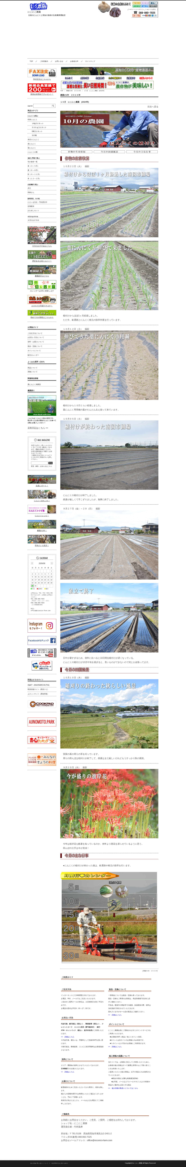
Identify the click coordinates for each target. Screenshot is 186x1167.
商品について (32, 368)
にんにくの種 (32, 152)
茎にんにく (32, 148)
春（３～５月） (33, 166)
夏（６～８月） (33, 170)
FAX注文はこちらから (42, 79)
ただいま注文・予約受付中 (37, 202)
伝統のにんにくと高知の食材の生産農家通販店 (46, 15)
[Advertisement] (93, 38)
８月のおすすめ (33, 220)
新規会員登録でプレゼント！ (42, 94)
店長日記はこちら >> (38, 428)
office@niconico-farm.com (99, 1140)
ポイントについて (34, 351)
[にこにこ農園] (38, 9)
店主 (29, 188)
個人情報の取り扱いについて (39, 1163)
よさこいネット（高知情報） (38, 694)
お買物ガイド (33, 327)
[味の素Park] (42, 726)
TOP (31, 61)
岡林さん (31, 192)
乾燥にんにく (32, 119)
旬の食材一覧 (32, 162)
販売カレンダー (33, 355)
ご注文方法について (35, 333)
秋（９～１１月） (34, 174)
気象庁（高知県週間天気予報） (39, 685)
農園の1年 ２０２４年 (73, 90)
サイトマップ (90, 61)
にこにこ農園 (34, 12)
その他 (34, 135)
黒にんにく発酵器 (34, 384)
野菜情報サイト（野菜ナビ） (38, 689)
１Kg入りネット (38, 123)
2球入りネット (37, 131)
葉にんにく (32, 144)
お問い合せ (59, 61)
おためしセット (33, 210)
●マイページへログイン (137, 9)
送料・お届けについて (36, 342)
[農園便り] (42, 415)
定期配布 (31, 206)
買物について (32, 372)
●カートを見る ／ (152, 9)
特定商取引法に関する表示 (59, 1163)
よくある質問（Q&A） (37, 362)
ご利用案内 (44, 61)
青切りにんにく (33, 139)
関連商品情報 (33, 378)
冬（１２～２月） (34, 178)
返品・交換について (35, 346)
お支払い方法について (36, 337)
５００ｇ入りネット (39, 127)
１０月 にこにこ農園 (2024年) (74, 102)
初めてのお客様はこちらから (42, 317)
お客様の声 (74, 61)
